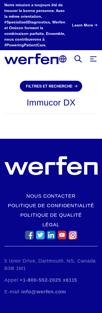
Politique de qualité (51, 215)
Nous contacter (51, 196)
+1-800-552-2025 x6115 (48, 280)
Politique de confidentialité (51, 205)
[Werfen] (31, 58)
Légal (51, 224)
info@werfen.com (43, 291)
